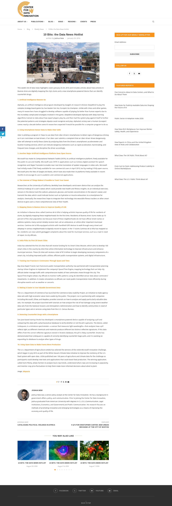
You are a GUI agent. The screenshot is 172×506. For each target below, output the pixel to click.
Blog (50, 22)
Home (20, 29)
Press (93, 22)
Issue (60, 22)
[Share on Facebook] (61, 382)
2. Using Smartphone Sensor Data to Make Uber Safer (39, 130)
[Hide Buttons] (1, 137)
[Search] (153, 21)
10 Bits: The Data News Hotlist (32, 463)
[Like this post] (58, 382)
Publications (37, 22)
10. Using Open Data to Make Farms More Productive (39, 344)
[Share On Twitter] (2, 133)
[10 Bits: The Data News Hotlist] (32, 450)
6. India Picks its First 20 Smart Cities (32, 240)
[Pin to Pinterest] (66, 382)
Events (84, 22)
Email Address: (120, 42)
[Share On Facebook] (2, 129)
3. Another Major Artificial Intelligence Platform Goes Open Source (44, 153)
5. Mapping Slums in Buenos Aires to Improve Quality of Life (42, 207)
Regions (71, 22)
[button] (21, 455)
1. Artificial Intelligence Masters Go (32, 100)
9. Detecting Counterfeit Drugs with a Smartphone (38, 314)
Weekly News (39, 29)
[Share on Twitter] (63, 382)
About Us (22, 22)
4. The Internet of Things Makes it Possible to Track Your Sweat (43, 180)
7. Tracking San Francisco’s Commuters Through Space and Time (43, 261)
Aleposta (26, 371)
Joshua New (59, 38)
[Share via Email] (68, 382)
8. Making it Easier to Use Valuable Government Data (39, 287)
